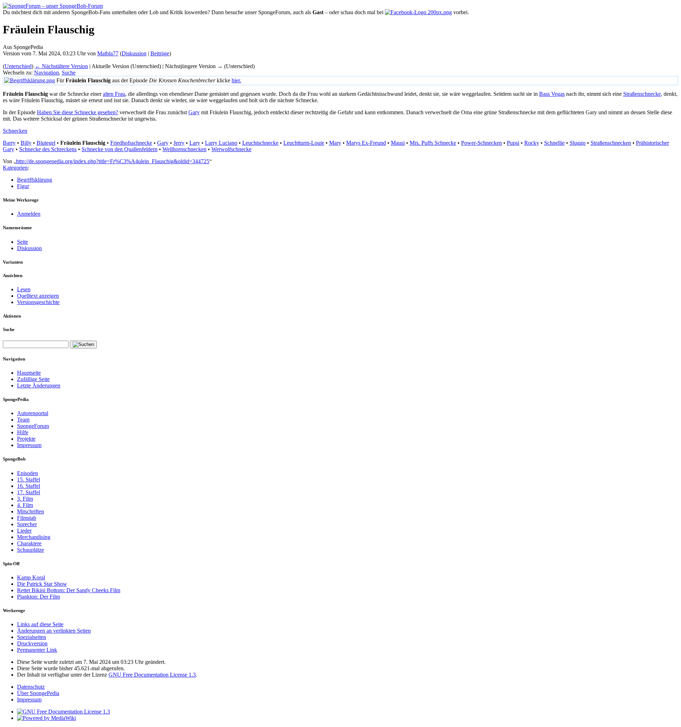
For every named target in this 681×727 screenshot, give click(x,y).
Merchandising (33, 537)
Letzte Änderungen (38, 385)
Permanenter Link (37, 650)
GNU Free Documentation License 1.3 (152, 675)
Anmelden (28, 214)
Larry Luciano (221, 143)
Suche (69, 73)
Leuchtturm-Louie (303, 143)
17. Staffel (28, 492)
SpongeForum (33, 426)
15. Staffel (28, 480)
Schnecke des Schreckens (48, 149)
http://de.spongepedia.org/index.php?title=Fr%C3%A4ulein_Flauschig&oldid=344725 (112, 161)
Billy (26, 143)
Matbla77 (107, 53)
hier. (236, 80)
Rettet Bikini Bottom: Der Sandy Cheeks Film (68, 590)
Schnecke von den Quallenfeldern (119, 149)
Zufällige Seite (33, 379)
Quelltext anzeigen (38, 296)
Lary (194, 143)
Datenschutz (31, 687)
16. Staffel (28, 486)
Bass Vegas (552, 94)
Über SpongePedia (38, 693)
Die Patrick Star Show (42, 584)
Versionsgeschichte (38, 302)
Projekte (26, 439)
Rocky (531, 143)
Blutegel (46, 143)
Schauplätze (30, 550)
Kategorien (15, 168)
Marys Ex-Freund (366, 143)
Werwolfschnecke (231, 149)
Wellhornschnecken (184, 149)
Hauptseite (29, 373)
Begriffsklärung (34, 180)
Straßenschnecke (642, 94)
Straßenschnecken (611, 143)
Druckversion (32, 643)
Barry (9, 143)
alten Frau (114, 94)
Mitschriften (30, 511)
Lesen (24, 289)
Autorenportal (32, 413)
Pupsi (513, 143)
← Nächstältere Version (61, 66)
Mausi (398, 143)
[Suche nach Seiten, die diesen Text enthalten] (83, 344)
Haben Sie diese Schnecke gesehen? (77, 112)
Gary (194, 112)
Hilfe (22, 432)
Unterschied (18, 66)
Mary (335, 143)
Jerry (178, 143)
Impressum (29, 445)
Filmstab (26, 518)
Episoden (27, 473)
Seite (22, 242)
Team (23, 420)
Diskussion (134, 53)
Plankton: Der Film (38, 597)
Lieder (24, 531)
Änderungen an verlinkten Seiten (54, 631)
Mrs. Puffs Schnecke (433, 143)
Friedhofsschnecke (131, 143)
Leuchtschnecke (260, 143)
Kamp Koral (31, 577)
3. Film (25, 499)
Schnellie (554, 143)
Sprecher (27, 524)
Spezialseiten (31, 637)
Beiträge (159, 53)
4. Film (25, 505)
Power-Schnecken (481, 143)
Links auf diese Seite (40, 624)
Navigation (46, 73)
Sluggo (578, 143)
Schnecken (15, 131)
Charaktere (29, 543)
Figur (23, 186)
